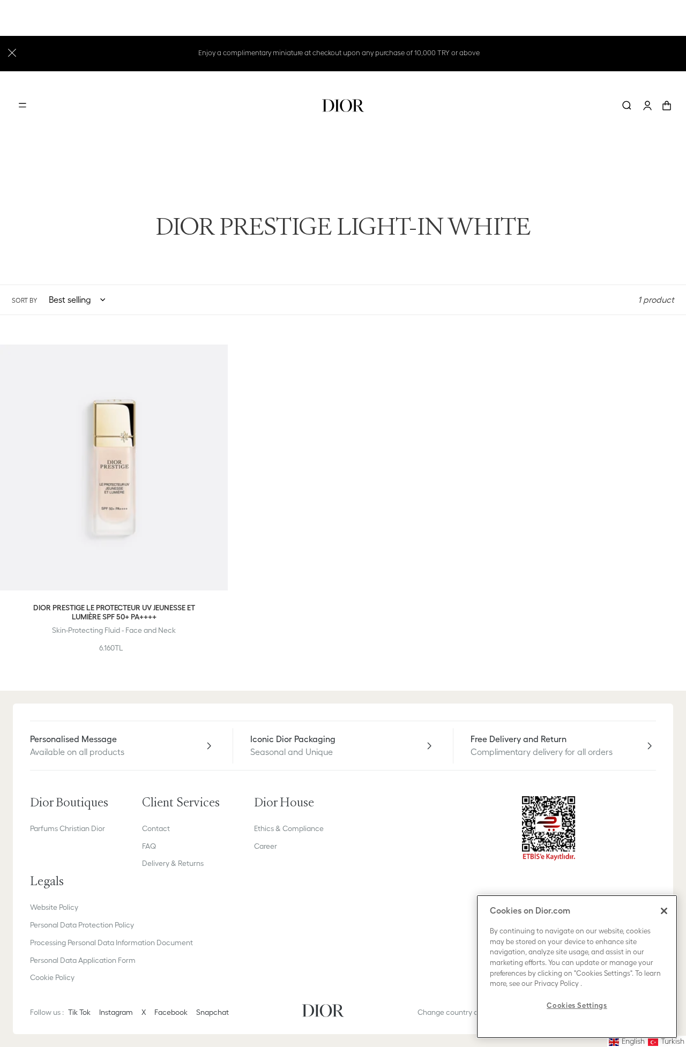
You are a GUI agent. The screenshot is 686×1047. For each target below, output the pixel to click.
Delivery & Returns (173, 863)
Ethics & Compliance (289, 828)
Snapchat (212, 1012)
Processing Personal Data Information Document (111, 942)
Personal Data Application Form (83, 960)
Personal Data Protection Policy (82, 925)
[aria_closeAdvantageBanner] (12, 52)
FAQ (149, 846)
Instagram (116, 1012)
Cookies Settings (577, 1005)
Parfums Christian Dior (67, 828)
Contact (156, 828)
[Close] (664, 911)
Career (265, 846)
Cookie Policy (52, 977)
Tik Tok (79, 1012)
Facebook (171, 1012)
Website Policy (54, 907)
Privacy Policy (556, 983)
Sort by (24, 300)
